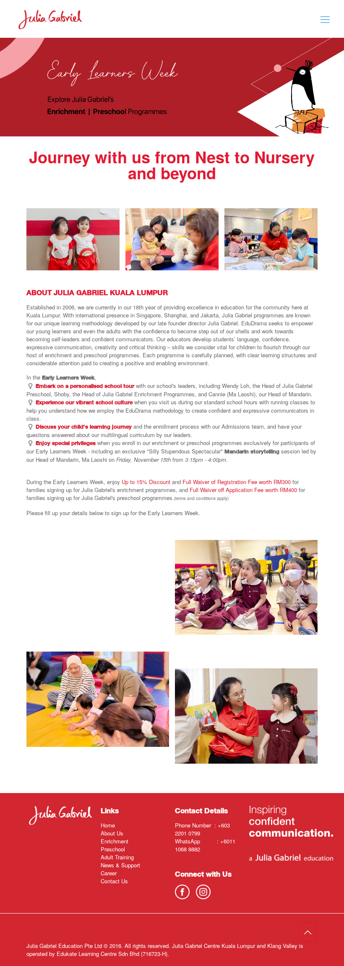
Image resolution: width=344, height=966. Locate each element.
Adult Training (117, 857)
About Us (112, 833)
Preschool (113, 849)
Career (109, 873)
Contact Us (114, 881)
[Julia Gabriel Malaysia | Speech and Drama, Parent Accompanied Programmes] (50, 19)
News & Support (120, 865)
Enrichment (114, 841)
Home (108, 825)
